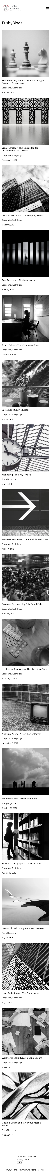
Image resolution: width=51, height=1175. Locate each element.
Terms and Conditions (26, 1156)
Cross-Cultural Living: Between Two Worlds (21, 879)
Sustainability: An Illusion (13, 361)
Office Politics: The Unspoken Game (18, 296)
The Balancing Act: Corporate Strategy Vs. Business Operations (25, 33)
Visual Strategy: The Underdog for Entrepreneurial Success (24, 100)
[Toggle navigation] (47, 8)
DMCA (19, 1162)
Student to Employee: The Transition (18, 814)
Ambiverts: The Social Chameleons (17, 750)
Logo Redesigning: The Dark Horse (17, 944)
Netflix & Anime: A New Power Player (18, 685)
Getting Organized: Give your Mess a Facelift (22, 1074)
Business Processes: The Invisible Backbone (21, 490)
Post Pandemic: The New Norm (16, 231)
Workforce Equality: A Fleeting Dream (18, 1009)
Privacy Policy (23, 1159)
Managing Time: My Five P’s (14, 426)
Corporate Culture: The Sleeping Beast (19, 166)
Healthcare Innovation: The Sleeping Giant (21, 620)
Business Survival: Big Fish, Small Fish (18, 555)
